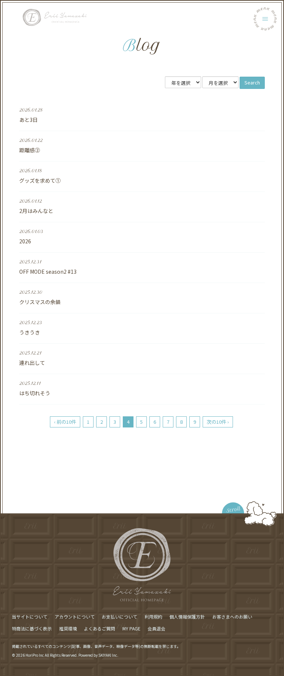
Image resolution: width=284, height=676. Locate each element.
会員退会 (156, 628)
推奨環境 (68, 628)
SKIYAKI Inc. (108, 655)
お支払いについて (119, 616)
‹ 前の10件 (65, 421)
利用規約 (153, 616)
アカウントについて (75, 616)
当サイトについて (29, 616)
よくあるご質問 (99, 628)
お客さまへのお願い (232, 616)
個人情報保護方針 (187, 616)
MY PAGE (131, 628)
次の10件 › (218, 421)
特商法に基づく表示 (32, 628)
